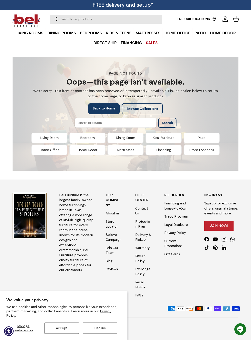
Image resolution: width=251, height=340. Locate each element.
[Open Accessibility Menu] (9, 331)
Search (167, 123)
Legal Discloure (176, 224)
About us (112, 213)
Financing (163, 150)
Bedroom (87, 138)
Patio (202, 138)
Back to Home (104, 108)
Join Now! (219, 225)
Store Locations (201, 150)
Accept (61, 328)
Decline (100, 328)
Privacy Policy (175, 233)
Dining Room (125, 138)
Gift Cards (172, 254)
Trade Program (176, 216)
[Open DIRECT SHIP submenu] (247, 28)
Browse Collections (142, 109)
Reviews (112, 269)
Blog (109, 261)
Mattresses (125, 150)
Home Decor (87, 150)
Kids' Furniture (164, 138)
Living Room (49, 138)
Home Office (49, 150)
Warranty (142, 248)
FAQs (139, 295)
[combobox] (106, 19)
